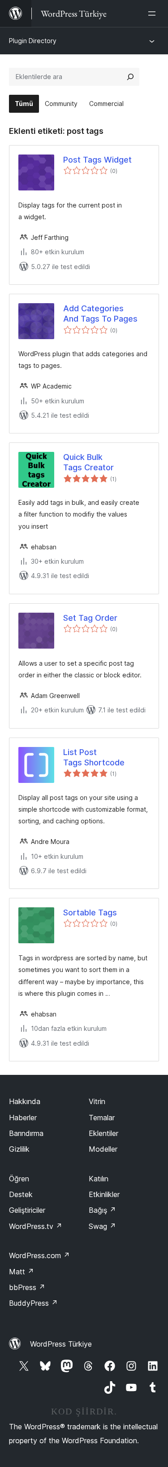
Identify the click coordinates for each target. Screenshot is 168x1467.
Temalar (102, 1117)
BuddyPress (33, 1303)
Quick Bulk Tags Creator (88, 462)
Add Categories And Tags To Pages (100, 313)
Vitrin (97, 1101)
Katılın (98, 1178)
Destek (21, 1194)
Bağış (102, 1210)
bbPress (27, 1287)
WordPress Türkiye (61, 1343)
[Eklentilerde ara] (130, 77)
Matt (21, 1271)
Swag (102, 1226)
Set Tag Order (90, 618)
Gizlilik (19, 1148)
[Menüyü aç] (153, 13)
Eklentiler (103, 1133)
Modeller (103, 1148)
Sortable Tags (90, 912)
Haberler (23, 1117)
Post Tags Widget (97, 159)
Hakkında (24, 1101)
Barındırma (26, 1133)
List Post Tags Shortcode (94, 757)
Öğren (19, 1178)
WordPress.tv (35, 1226)
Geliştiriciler (27, 1210)
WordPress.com (39, 1255)
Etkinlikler (104, 1194)
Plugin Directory (32, 40)
